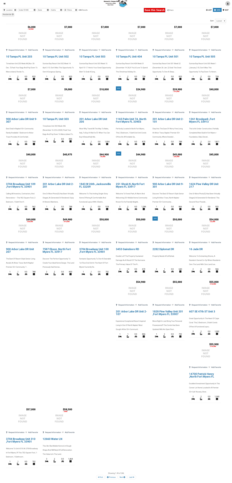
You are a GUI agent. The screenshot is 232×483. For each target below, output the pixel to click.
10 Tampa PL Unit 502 (56, 56)
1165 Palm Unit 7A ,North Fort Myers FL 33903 (131, 120)
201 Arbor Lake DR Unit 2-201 (58, 185)
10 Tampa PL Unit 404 (129, 56)
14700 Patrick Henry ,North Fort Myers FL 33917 (201, 376)
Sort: (212, 21)
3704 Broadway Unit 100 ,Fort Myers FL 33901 (94, 250)
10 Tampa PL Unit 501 (165, 56)
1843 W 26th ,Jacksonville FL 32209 (95, 185)
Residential (7, 14)
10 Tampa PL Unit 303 (56, 119)
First (101, 477)
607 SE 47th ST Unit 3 (202, 311)
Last (131, 477)
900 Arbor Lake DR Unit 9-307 (21, 120)
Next (121, 477)
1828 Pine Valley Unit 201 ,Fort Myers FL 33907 (167, 313)
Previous (112, 477)
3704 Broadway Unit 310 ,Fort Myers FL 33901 (20, 440)
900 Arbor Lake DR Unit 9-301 (168, 185)
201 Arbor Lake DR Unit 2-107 (131, 313)
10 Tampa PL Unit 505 (202, 56)
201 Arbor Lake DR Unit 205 (93, 120)
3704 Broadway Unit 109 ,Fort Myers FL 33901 (20, 185)
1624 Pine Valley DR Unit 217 (203, 185)
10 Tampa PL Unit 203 (19, 56)
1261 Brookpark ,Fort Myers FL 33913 (202, 120)
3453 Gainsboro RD (127, 249)
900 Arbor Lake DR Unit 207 (20, 250)
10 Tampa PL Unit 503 (92, 56)
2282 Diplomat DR (163, 249)
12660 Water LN (52, 438)
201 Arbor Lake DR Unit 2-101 (168, 120)
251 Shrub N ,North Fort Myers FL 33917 (130, 185)
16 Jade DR (196, 249)
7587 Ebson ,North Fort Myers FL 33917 (57, 250)
